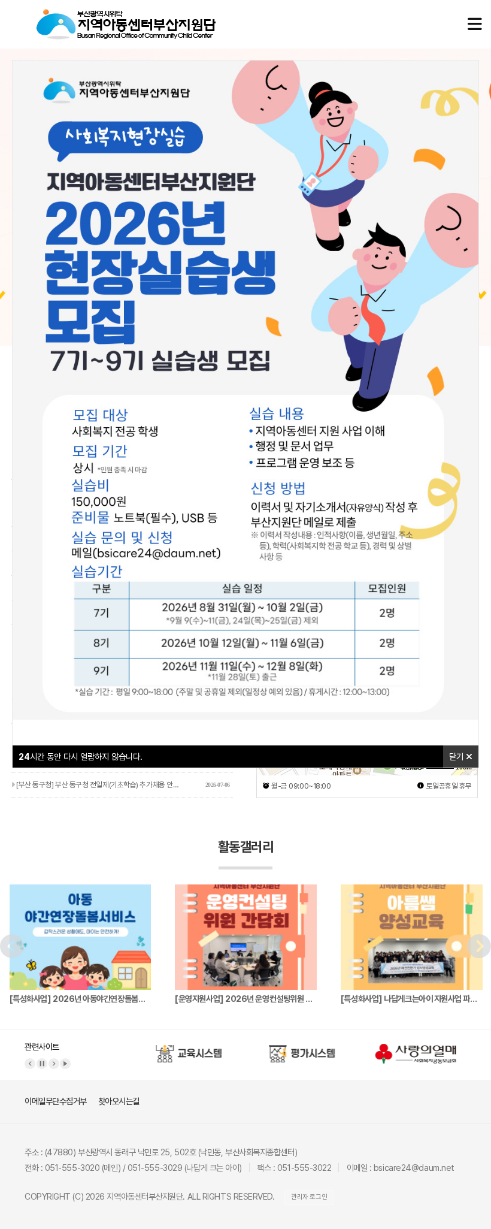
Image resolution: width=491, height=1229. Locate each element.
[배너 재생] (65, 1063)
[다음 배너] (54, 1063)
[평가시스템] (299, 1049)
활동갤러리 (246, 846)
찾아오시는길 (119, 1101)
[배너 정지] (42, 1063)
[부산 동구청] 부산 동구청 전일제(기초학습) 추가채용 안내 (122, 784)
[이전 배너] (30, 1063)
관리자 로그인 (309, 1197)
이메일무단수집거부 (56, 1101)
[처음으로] (126, 15)
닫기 (457, 756)
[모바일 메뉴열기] (475, 24)
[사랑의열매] (412, 1049)
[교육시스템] (186, 1049)
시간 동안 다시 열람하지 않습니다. (81, 756)
